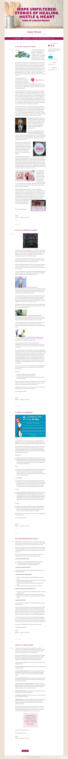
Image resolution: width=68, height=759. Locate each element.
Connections (20, 477)
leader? (41, 513)
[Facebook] (49, 45)
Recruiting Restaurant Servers (26, 539)
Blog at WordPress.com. (34, 757)
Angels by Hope (26, 38)
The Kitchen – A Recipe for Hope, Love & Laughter (43, 38)
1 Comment (17, 532)
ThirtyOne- (20, 627)
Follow (50, 57)
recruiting (42, 617)
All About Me (17, 38)
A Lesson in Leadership (24, 412)
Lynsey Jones (17, 442)
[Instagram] (51, 45)
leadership (41, 365)
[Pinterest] (54, 45)
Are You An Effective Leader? (26, 230)
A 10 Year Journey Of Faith (25, 46)
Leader (32, 442)
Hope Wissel (34, 32)
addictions (17, 301)
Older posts (25, 750)
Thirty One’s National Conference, (39, 271)
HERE (38, 607)
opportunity (36, 612)
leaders (28, 250)
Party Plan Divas (39, 440)
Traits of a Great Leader (24, 645)
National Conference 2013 (33, 118)
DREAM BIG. (38, 173)
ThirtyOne (20, 209)
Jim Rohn (24, 659)
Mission (16, 455)
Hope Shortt (39, 51)
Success (17, 663)
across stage (37, 125)
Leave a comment (18, 224)
